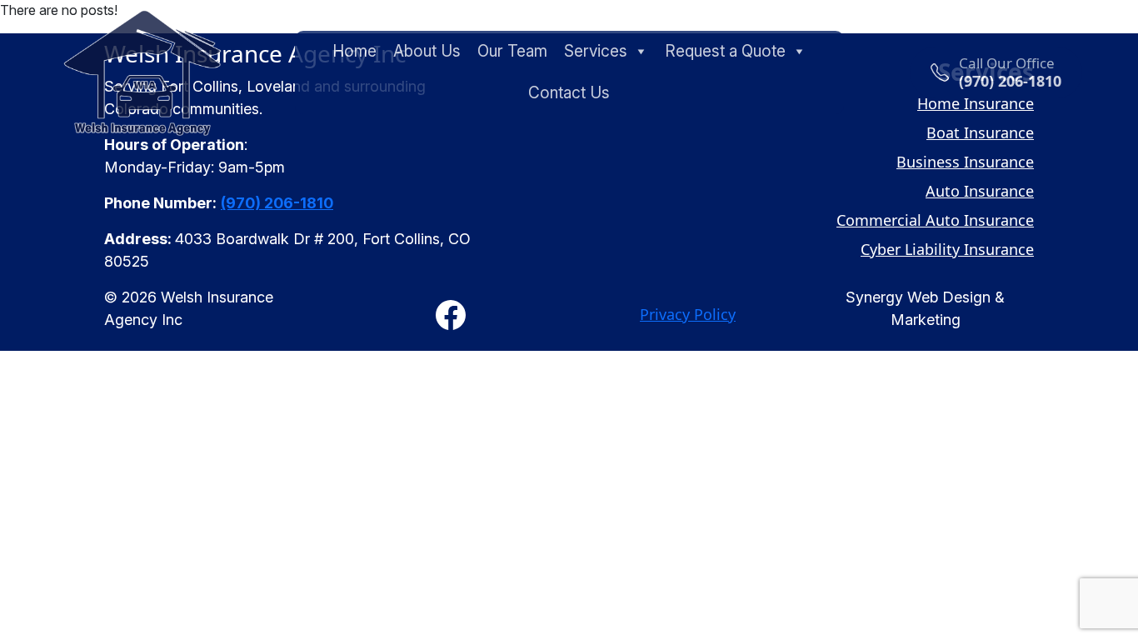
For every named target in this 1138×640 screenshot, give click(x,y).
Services (595, 51)
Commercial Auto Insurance (935, 220)
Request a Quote (725, 51)
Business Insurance (965, 162)
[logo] (142, 71)
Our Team (512, 51)
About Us (427, 51)
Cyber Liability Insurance (947, 249)
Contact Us (569, 92)
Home (354, 51)
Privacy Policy (688, 314)
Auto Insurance (980, 191)
